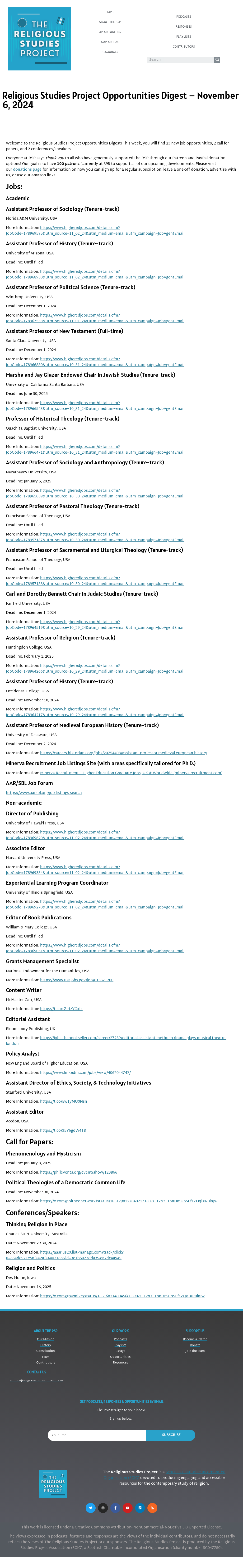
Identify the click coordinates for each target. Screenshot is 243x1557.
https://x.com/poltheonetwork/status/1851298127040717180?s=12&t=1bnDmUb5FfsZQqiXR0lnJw (128, 1201)
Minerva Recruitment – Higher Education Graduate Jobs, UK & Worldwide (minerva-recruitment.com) (131, 773)
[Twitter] (91, 1508)
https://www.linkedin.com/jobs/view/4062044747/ (85, 1073)
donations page (27, 169)
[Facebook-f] (115, 1508)
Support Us (109, 42)
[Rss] (152, 1508)
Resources (110, 52)
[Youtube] (128, 1508)
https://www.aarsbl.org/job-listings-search (44, 793)
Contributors (184, 47)
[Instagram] (103, 1508)
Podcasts (183, 17)
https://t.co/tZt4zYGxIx (61, 1009)
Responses (184, 27)
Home (110, 12)
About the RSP (110, 22)
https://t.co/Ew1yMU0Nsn (63, 1101)
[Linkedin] (140, 1508)
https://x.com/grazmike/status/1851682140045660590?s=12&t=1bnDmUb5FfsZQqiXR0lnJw (122, 1296)
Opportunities (110, 32)
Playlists (183, 37)
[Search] (217, 60)
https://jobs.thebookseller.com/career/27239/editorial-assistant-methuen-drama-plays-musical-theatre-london (116, 1041)
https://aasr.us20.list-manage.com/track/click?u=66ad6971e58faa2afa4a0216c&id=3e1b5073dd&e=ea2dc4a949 (65, 1255)
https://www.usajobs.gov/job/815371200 (76, 980)
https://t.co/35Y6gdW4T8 (63, 1130)
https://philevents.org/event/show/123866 (78, 1172)
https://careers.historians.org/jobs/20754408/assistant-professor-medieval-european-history (123, 753)
